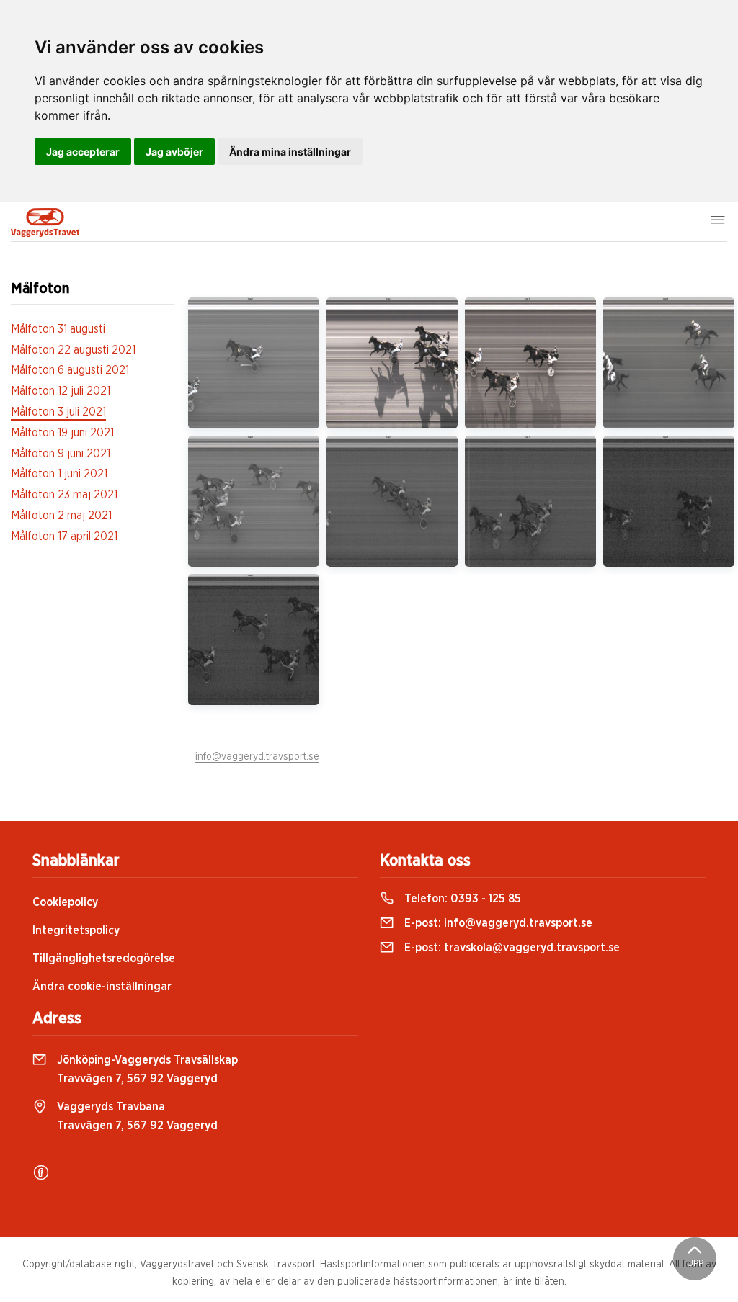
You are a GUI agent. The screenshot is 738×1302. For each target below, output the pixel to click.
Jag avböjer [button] (174, 151)
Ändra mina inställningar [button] (290, 151)
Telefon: (461, 898)
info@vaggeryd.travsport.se (257, 757)
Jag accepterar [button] (83, 151)
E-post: (496, 923)
